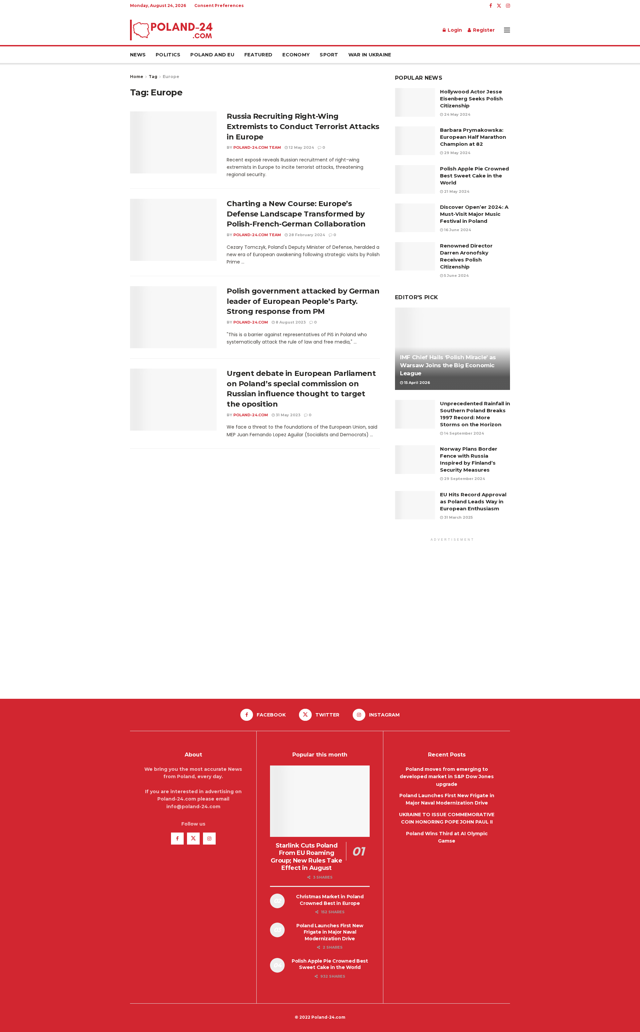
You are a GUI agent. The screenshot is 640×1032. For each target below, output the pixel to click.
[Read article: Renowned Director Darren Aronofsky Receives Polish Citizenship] (415, 256)
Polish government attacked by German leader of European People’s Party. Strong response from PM (303, 301)
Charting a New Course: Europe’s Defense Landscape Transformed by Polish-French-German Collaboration (296, 214)
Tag (153, 76)
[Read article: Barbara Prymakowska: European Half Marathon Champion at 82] (415, 140)
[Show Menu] (507, 30)
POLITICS (168, 55)
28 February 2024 (306, 234)
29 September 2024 (464, 478)
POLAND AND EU (212, 55)
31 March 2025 (458, 517)
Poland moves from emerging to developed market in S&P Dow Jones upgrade (447, 776)
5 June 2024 (456, 275)
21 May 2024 (456, 191)
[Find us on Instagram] (508, 6)
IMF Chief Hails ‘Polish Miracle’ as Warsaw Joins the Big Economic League (448, 365)
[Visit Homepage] (171, 30)
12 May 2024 (301, 147)
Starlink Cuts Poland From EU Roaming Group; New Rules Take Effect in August (306, 857)
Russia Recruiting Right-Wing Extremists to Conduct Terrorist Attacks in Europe (303, 126)
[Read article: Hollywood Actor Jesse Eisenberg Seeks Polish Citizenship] (415, 102)
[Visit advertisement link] (452, 614)
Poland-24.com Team (257, 147)
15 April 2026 (416, 382)
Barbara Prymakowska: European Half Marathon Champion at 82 (473, 137)
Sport (329, 55)
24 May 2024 (456, 114)
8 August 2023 (290, 322)
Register (483, 30)
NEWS (138, 55)
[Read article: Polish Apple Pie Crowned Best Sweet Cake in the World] (415, 179)
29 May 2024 (456, 152)
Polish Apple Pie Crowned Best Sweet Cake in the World (474, 175)
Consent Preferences (219, 5)
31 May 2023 (287, 415)
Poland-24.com (250, 322)
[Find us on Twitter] (499, 6)
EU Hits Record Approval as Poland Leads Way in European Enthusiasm (473, 501)
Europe (171, 76)
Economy (296, 55)
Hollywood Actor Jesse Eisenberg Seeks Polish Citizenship (471, 98)
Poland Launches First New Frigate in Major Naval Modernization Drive (329, 932)
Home (136, 76)
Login (454, 30)
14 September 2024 (463, 433)
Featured (258, 55)
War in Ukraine (369, 55)
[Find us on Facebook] (490, 6)
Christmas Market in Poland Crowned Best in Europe (330, 900)
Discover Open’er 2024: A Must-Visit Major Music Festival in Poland (474, 214)
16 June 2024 (457, 229)
